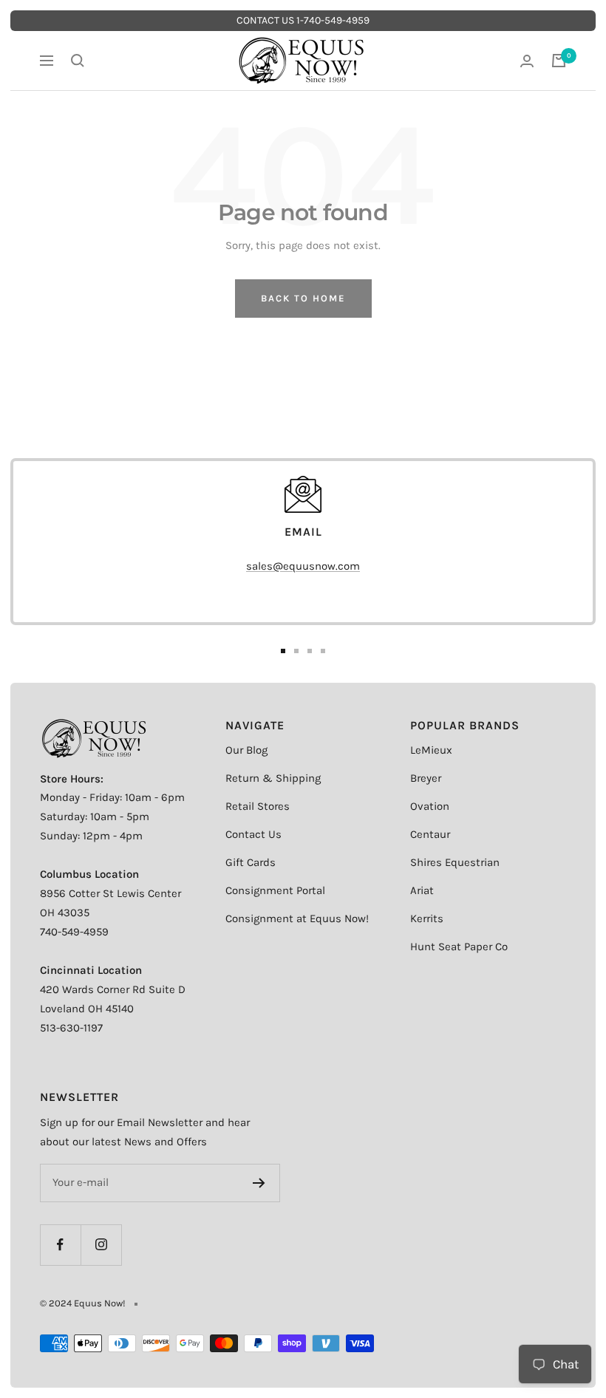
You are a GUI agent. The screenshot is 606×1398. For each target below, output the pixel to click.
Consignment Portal (275, 890)
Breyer (425, 778)
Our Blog (246, 750)
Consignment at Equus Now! (297, 918)
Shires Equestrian (455, 862)
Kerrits (426, 918)
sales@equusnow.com (303, 566)
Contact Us (253, 834)
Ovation (429, 806)
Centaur (430, 834)
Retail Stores (257, 806)
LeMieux (431, 750)
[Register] (259, 1183)
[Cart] (558, 60)
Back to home (303, 298)
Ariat (422, 890)
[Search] (77, 60)
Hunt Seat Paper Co (459, 946)
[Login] (527, 61)
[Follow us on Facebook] (60, 1244)
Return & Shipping (273, 778)
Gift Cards (250, 862)
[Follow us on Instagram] (101, 1244)
